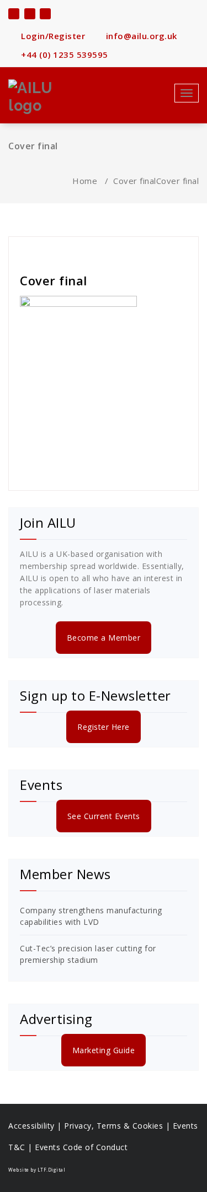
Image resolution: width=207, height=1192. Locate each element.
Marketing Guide (103, 1050)
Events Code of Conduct (81, 1147)
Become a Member (104, 637)
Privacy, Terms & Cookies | (118, 1125)
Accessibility (31, 1125)
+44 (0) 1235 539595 (63, 54)
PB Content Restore (62, 251)
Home (84, 180)
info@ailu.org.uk (140, 35)
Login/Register (52, 35)
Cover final (134, 180)
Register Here (103, 727)
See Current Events (103, 816)
